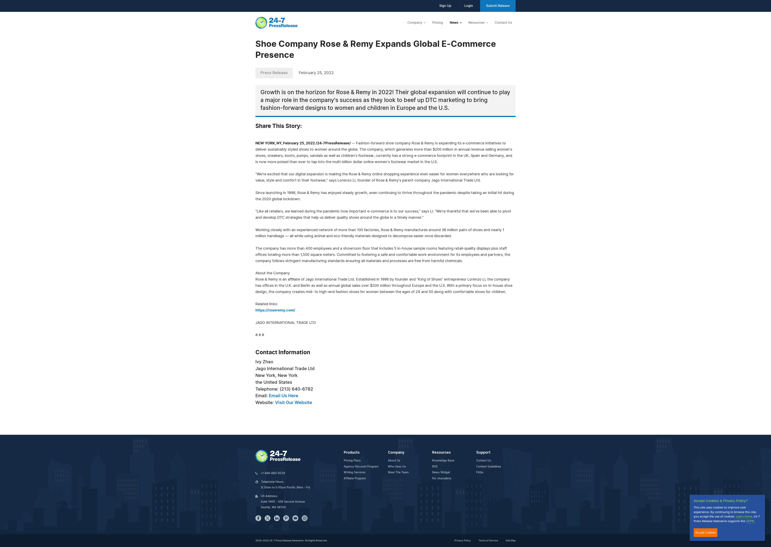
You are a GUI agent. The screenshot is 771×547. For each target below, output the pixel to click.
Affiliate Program (355, 478)
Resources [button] (476, 22)
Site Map (511, 540)
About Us (394, 460)
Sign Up (445, 5)
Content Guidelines (488, 466)
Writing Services (354, 472)
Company (396, 452)
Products (352, 452)
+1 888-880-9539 (273, 473)
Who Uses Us (397, 466)
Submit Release (498, 5)
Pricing (437, 22)
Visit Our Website (293, 402)
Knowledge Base (443, 460)
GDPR (750, 521)
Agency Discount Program (361, 466)
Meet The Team (398, 472)
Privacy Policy (462, 540)
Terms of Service (488, 540)
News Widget (441, 472)
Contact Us (503, 22)
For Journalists (441, 478)
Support (483, 452)
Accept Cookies (705, 532)
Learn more (744, 516)
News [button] (454, 22)
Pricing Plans (352, 460)
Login (468, 5)
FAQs (479, 472)
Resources (441, 452)
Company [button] (415, 22)
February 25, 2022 (316, 73)
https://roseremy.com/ (275, 310)
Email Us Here (283, 396)
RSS (435, 466)
